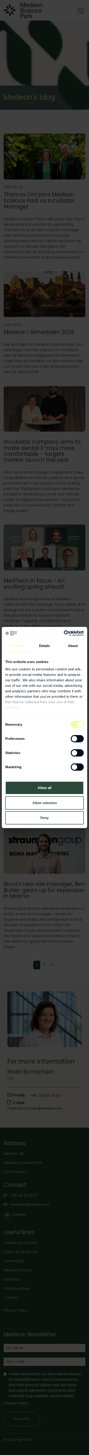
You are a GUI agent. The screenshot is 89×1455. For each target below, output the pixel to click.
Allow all (44, 788)
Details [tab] (44, 646)
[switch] (77, 738)
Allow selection (44, 803)
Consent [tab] (16, 646)
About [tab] (73, 646)
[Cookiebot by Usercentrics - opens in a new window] (64, 633)
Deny (44, 818)
